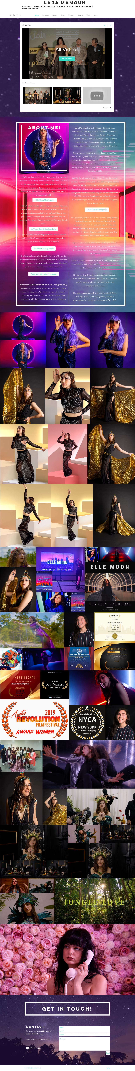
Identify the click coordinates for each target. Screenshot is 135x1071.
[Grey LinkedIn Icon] (20, 15)
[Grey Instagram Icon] (14, 15)
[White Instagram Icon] (31, 1047)
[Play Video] (37, 95)
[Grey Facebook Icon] (17, 15)
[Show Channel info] (110, 25)
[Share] (105, 25)
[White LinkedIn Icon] (38, 1047)
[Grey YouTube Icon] (10, 15)
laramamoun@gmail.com (40, 1039)
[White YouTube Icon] (27, 1047)
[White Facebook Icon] (34, 1047)
